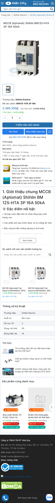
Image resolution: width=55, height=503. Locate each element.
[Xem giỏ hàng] (52, 3)
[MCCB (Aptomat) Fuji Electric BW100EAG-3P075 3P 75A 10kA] (40, 273)
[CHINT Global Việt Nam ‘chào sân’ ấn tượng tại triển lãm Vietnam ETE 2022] (8, 371)
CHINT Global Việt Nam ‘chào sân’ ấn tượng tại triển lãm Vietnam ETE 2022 (32, 370)
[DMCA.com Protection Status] (11, 485)
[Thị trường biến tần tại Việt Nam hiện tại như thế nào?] (8, 351)
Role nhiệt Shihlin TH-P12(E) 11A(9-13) (12, 416)
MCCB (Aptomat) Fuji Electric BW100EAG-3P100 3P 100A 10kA (14, 289)
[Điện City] (15, 3)
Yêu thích (13, 131)
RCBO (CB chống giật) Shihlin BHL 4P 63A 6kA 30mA (39, 416)
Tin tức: (7, 343)
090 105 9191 (41, 3)
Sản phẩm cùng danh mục (18, 381)
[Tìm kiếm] (51, 9)
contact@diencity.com (18, 456)
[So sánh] (50, 131)
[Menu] (2, 3)
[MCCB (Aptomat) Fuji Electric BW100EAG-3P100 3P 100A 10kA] (14, 273)
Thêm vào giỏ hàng (27, 125)
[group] (27, 58)
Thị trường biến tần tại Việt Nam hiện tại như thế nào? (32, 349)
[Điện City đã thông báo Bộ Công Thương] (12, 467)
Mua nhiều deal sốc (35, 131)
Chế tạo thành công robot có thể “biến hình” (33, 359)
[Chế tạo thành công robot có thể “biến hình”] (8, 361)
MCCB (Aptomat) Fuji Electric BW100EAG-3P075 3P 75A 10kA (40, 289)
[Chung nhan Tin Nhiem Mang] (16, 476)
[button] (51, 407)
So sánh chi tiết (9, 296)
